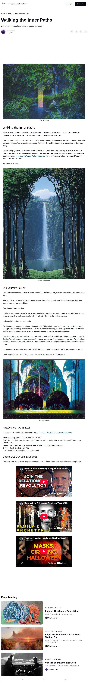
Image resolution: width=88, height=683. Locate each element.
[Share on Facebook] (71, 31)
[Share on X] (76, 31)
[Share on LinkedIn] (85, 31)
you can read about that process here (31, 156)
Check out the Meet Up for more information (55, 432)
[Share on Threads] (80, 31)
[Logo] (4, 4)
